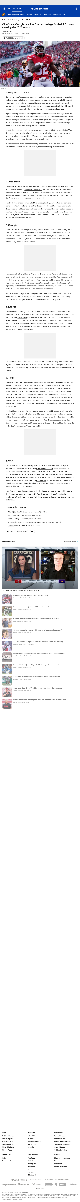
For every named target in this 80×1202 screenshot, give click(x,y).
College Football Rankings (11, 20)
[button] (3, 8)
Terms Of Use (59, 1136)
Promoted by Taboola (70, 541)
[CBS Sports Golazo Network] (57, 1179)
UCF (10, 460)
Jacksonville (57, 274)
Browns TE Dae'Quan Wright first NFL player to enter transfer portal (39, 665)
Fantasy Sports (7, 1139)
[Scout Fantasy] (73, 1184)
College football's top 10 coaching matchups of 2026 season (36, 618)
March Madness (8, 1147)
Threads (31, 1172)
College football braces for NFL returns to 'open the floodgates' (37, 630)
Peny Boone (48, 468)
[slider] (40, 583)
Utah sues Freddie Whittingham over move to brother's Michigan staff (39, 700)
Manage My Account (62, 1158)
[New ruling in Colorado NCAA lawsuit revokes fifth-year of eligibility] (7, 657)
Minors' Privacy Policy (62, 1141)
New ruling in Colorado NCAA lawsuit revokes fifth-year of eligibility (39, 653)
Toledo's (39, 468)
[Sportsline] (23, 1184)
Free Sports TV (7, 1141)
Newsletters (58, 1161)
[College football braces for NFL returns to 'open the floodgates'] (7, 634)
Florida (36, 277)
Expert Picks (26, 20)
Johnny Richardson (23, 491)
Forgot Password (60, 1167)
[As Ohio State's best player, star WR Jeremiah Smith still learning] (7, 646)
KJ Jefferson (41, 480)
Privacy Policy (59, 1139)
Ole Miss (33, 203)
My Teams (58, 1164)
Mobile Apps (7, 1150)
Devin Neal (22, 317)
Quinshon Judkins (56, 203)
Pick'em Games (8, 1136)
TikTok (30, 1161)
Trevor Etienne (29, 242)
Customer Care (8, 1161)
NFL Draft (38, 233)
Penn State (12, 515)
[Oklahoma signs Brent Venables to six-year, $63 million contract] (7, 692)
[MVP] (62, 1183)
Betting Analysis (8, 1144)
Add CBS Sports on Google (14, 38)
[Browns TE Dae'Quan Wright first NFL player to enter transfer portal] (7, 669)
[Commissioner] (51, 1184)
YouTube (31, 1158)
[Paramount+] (37, 1184)
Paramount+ (32, 1144)
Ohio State (14, 181)
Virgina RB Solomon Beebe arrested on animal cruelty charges (36, 676)
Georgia (12, 225)
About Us (31, 1136)
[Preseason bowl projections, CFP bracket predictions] (7, 611)
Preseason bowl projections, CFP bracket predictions (33, 607)
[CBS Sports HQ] (36, 1179)
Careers (31, 1139)
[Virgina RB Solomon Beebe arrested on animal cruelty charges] (7, 680)
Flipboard (32, 1175)
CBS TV (31, 1147)
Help (4, 1158)
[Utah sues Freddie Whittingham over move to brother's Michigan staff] (7, 704)
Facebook (32, 1167)
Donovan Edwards (60, 116)
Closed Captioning (61, 1145)
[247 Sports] (9, 1184)
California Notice (60, 1148)
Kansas (12, 306)
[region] (40, 568)
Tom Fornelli (8, 31)
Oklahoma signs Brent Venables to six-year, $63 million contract (37, 688)
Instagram (32, 1164)
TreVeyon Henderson (33, 189)
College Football (58, 119)
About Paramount (35, 1141)
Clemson (35, 274)
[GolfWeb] (40, 1188)
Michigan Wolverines (20, 119)
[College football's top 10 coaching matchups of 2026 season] (7, 623)
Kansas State (13, 519)
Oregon (11, 526)
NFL (65, 106)
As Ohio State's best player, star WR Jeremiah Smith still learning (38, 642)
